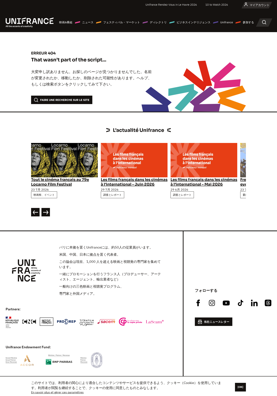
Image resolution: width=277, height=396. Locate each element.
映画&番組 (65, 22)
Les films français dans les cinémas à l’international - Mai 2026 (204, 182)
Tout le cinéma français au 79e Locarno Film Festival (60, 182)
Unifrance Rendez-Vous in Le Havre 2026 (171, 4)
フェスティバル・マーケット (121, 22)
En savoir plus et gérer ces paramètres (57, 392)
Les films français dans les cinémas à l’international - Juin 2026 (134, 182)
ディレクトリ (158, 22)
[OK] (240, 387)
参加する (248, 22)
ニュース (87, 22)
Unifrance (226, 22)
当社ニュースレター (216, 321)
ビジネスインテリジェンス (193, 22)
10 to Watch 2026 (216, 4)
